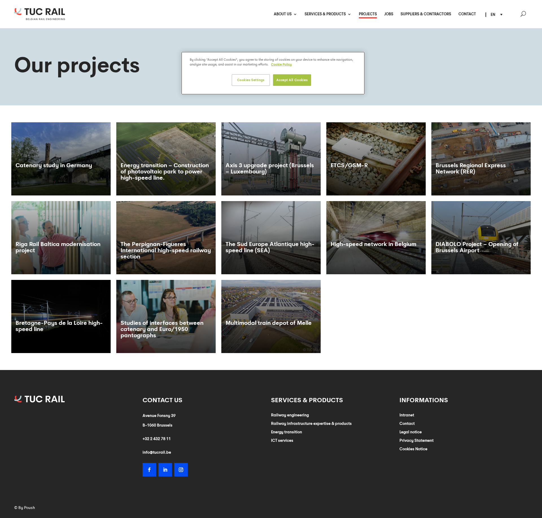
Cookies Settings (251, 80)
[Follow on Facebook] (149, 469)
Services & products (325, 14)
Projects (368, 14)
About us (283, 14)
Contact (467, 14)
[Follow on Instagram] (181, 469)
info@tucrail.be (157, 452)
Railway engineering (290, 415)
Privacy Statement (416, 440)
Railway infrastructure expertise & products (311, 423)
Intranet (406, 415)
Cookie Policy (281, 64)
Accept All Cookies (291, 80)
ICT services (282, 440)
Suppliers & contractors (426, 14)
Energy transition (286, 432)
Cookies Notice (413, 449)
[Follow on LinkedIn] (165, 469)
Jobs (388, 14)
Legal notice (410, 432)
